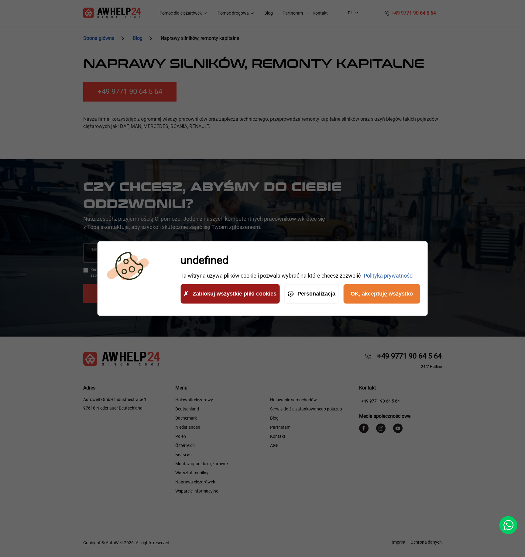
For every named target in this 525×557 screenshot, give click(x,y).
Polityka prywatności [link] (388, 275)
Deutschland (187, 409)
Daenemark (186, 418)
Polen (180, 436)
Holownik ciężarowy (194, 399)
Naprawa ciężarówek (195, 481)
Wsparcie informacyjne (196, 491)
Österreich (185, 445)
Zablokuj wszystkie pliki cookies (234, 294)
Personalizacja (316, 294)
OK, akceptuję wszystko (382, 294)
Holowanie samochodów (293, 399)
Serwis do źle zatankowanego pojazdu (306, 409)
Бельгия (183, 454)
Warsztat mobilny (191, 472)
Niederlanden (187, 427)
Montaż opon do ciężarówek (201, 463)
